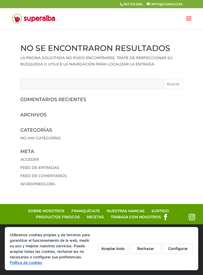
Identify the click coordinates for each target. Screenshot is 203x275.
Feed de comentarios (43, 175)
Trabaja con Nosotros (136, 217)
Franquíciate (85, 210)
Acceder (29, 159)
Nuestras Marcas (126, 210)
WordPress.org (38, 184)
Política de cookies (26, 262)
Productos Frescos (58, 217)
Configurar (178, 248)
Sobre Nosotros (46, 210)
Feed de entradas (39, 167)
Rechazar (145, 248)
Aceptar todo (113, 248)
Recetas (95, 217)
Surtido (160, 210)
